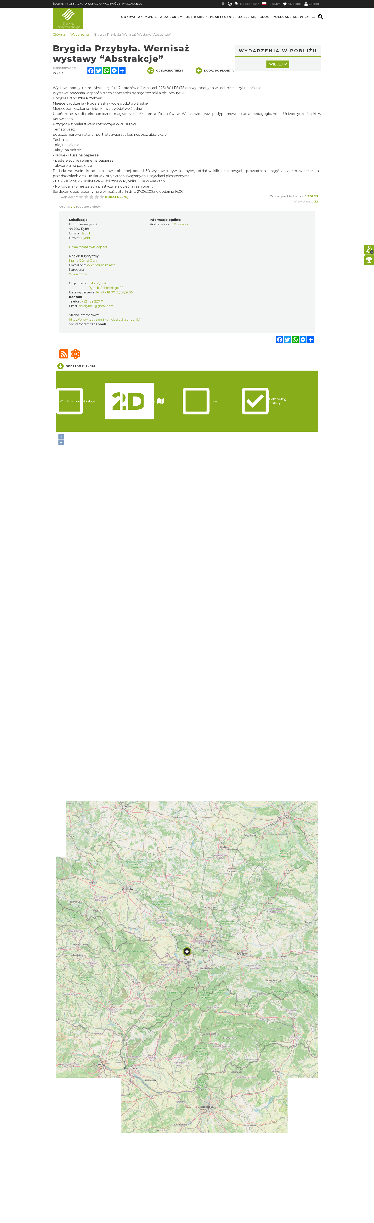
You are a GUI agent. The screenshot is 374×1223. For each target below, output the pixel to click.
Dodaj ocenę (116, 197)
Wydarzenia (78, 274)
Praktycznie (222, 17)
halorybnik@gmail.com (96, 306)
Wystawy (181, 224)
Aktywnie (147, 17)
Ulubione (294, 3)
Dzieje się (247, 17)
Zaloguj (314, 3)
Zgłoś (312, 196)
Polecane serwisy (291, 17)
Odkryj (128, 17)
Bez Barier (196, 17)
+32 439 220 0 (92, 301)
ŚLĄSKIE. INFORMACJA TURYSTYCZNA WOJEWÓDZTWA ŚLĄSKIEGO (97, 3)
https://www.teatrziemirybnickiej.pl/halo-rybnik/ (104, 320)
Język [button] (274, 3)
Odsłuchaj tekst (170, 70)
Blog (265, 17)
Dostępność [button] (248, 3)
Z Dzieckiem (171, 17)
